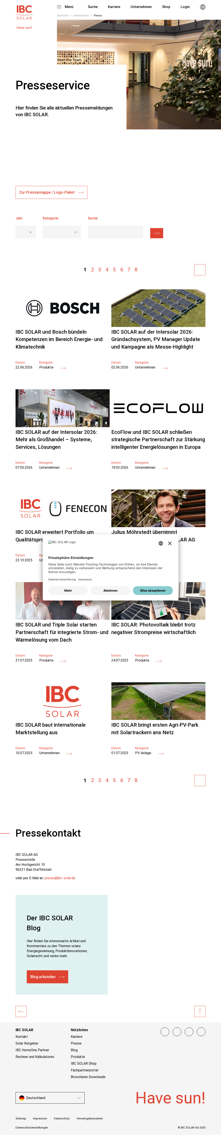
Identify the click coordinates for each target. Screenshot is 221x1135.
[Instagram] (177, 1031)
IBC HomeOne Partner (32, 1050)
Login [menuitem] (185, 7)
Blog (74, 1050)
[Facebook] (165, 1031)
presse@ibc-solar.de (59, 878)
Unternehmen (81, 15)
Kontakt (22, 1037)
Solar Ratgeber (27, 1043)
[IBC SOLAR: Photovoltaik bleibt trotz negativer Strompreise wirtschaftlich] (158, 619)
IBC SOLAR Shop (83, 1063)
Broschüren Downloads (88, 1077)
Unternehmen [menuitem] (141, 7)
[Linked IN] (201, 1031)
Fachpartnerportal (84, 1070)
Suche (92, 7)
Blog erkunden (42, 976)
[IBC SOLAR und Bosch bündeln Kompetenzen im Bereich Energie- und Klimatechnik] (63, 326)
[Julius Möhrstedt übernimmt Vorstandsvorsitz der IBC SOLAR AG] (158, 526)
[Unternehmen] (21, 1011)
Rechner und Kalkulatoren (35, 1057)
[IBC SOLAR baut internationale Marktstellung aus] (63, 719)
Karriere (76, 1037)
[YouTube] (189, 1031)
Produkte (78, 1057)
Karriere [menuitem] (114, 7)
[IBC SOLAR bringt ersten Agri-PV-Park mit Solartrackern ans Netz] (158, 719)
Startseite (62, 15)
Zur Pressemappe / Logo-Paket (47, 192)
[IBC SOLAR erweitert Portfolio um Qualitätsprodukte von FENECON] (63, 526)
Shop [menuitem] (166, 7)
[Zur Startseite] (24, 10)
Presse (76, 1043)
